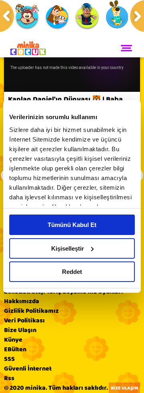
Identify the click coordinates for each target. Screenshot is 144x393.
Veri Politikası (24, 320)
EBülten (15, 349)
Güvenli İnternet (28, 368)
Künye (13, 339)
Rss (9, 378)
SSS (9, 359)
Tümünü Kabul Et (72, 224)
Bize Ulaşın (20, 330)
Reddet (72, 271)
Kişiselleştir (67, 248)
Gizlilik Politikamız (31, 311)
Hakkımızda (21, 301)
